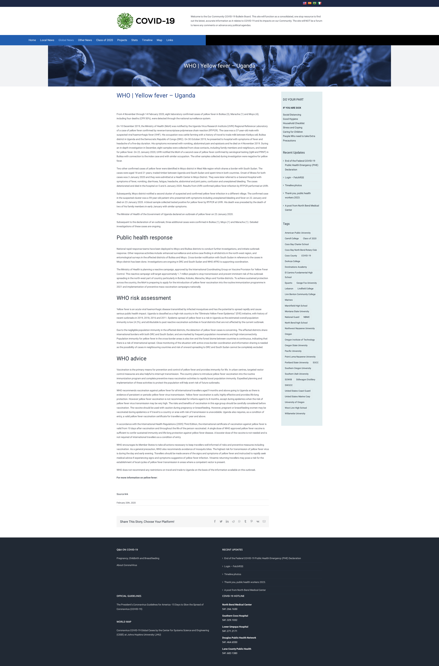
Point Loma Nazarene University (300, 356)
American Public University (298, 232)
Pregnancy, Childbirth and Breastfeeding (138, 558)
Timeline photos (293, 185)
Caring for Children (293, 131)
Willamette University (295, 413)
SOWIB (288, 379)
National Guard (292, 317)
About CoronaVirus (127, 565)
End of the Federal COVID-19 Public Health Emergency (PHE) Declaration (301, 165)
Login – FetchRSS (294, 177)
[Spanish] (310, 3)
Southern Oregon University (298, 368)
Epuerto (288, 283)
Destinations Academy (296, 267)
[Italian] (320, 3)
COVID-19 (306, 255)
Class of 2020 (309, 238)
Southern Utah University (297, 374)
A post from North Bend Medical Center (245, 590)
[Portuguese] (315, 3)
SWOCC (289, 385)
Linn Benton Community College (300, 294)
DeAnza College (292, 261)
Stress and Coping (292, 127)
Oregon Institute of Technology (300, 339)
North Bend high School (296, 322)
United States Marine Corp (297, 396)
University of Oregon (294, 402)
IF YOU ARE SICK (292, 107)
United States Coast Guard (297, 391)
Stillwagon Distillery (305, 379)
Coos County (291, 255)
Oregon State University (296, 345)
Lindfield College (305, 288)
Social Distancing (292, 114)
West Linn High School (296, 408)
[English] (305, 3)
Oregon (288, 334)
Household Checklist (294, 123)
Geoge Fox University (306, 283)
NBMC (307, 317)
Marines (289, 300)
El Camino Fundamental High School (299, 275)
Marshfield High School (296, 305)
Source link (122, 494)
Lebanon (289, 288)
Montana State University (297, 311)
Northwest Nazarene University (300, 328)
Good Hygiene (290, 119)
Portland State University (297, 362)
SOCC (315, 362)
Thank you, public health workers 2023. (245, 582)
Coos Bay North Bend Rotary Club (301, 250)
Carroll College (292, 238)
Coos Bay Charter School (297, 244)
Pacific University (293, 351)
